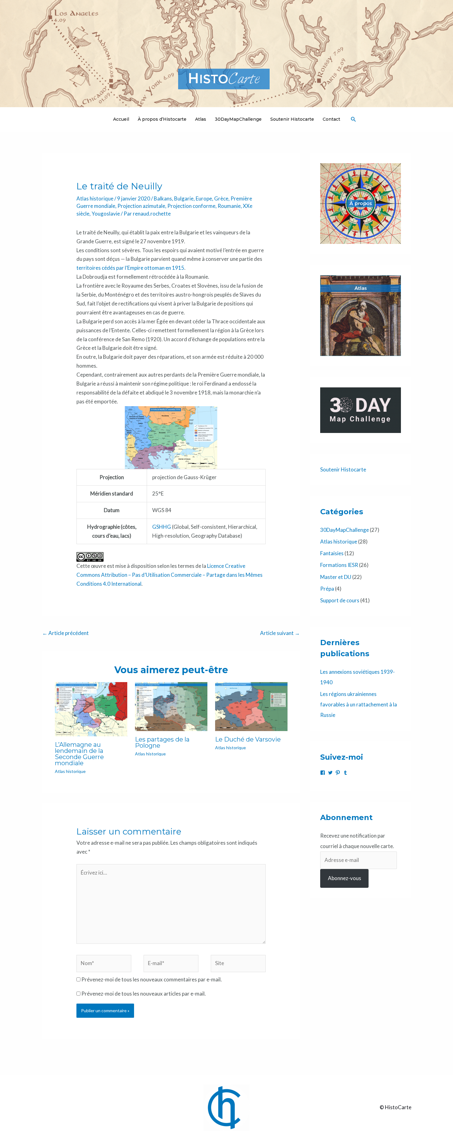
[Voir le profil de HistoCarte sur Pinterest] (337, 772)
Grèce (221, 198)
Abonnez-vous (344, 878)
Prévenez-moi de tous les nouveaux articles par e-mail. (143, 993)
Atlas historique (94, 198)
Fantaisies (332, 553)
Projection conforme (191, 206)
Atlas (200, 119)
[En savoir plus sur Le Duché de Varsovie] (251, 706)
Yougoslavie (106, 213)
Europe (204, 198)
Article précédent (65, 633)
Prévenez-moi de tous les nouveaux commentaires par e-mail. (151, 979)
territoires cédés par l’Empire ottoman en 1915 (130, 268)
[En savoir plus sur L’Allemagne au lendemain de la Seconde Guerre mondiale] (91, 708)
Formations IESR (339, 565)
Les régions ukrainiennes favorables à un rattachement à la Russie (358, 704)
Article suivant (280, 633)
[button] (353, 119)
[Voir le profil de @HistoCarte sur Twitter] (330, 772)
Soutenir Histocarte (292, 119)
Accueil (121, 119)
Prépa (327, 588)
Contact (331, 119)
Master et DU (335, 577)
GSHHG (161, 527)
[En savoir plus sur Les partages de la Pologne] (171, 706)
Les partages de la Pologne (162, 742)
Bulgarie (184, 198)
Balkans (163, 198)
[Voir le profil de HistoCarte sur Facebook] (322, 772)
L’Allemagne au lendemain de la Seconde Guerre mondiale (79, 754)
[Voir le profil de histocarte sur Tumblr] (345, 772)
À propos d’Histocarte (162, 119)
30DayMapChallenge (238, 119)
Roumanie (229, 206)
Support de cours (339, 600)
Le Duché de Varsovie (248, 739)
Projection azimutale (141, 206)
